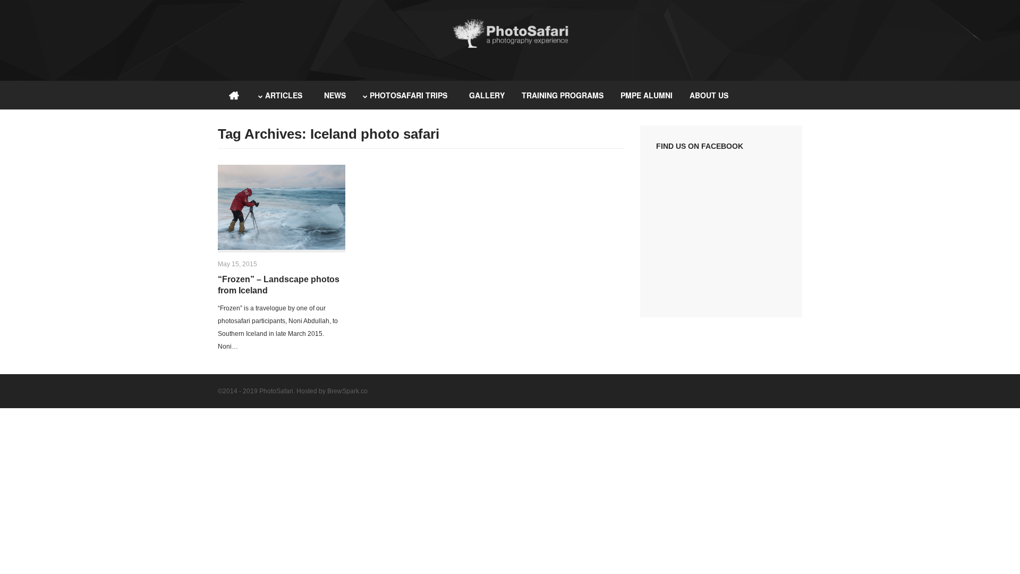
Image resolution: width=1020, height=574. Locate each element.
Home (234, 95)
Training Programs (563, 95)
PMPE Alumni (646, 95)
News (335, 95)
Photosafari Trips (408, 95)
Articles (283, 95)
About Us (709, 95)
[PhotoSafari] (510, 46)
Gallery (487, 95)
